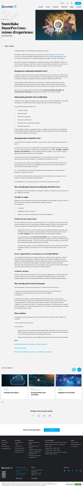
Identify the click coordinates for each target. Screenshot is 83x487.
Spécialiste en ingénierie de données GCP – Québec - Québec (56, 442)
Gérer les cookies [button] (69, 484)
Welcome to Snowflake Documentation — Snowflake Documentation (33, 352)
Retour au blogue (9, 46)
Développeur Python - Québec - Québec (52, 448)
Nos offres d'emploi (49, 440)
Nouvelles (79, 7)
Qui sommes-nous (5, 442)
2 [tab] (4, 402)
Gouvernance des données (20, 448)
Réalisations (64, 7)
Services (48, 7)
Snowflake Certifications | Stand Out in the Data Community (30, 344)
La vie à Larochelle (74, 446)
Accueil (3, 19)
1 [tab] (2, 402)
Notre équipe (4, 444)
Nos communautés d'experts (76, 444)
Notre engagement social (6, 448)
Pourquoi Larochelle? (74, 442)
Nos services (17, 440)
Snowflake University (20, 348)
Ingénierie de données (19, 452)
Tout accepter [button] (78, 484)
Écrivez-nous (52, 429)
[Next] (79, 370)
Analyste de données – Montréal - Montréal (52, 450)
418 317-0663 (38, 474)
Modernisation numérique (19, 450)
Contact (62, 3)
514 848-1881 (22, 474)
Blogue (72, 7)
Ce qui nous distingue (5, 446)
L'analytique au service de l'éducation (35, 449)
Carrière (78, 3)
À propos (40, 7)
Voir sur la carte (19, 478)
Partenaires (55, 7)
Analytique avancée (18, 446)
